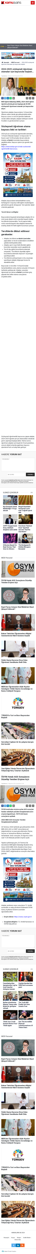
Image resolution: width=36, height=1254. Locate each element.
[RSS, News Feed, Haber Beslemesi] (22, 1245)
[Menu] (32, 2)
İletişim (19, 1237)
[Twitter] (5, 98)
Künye (13, 1237)
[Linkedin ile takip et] (18, 1245)
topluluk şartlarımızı (15, 480)
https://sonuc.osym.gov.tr (23, 917)
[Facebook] (2, 98)
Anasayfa (6, 62)
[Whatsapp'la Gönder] (10, 98)
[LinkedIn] (8, 98)
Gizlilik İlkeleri (27, 1237)
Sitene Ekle (18, 1239)
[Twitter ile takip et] (13, 1245)
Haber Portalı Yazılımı (10, 1251)
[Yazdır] (13, 98)
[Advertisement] (18, 24)
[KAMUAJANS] (11, 2)
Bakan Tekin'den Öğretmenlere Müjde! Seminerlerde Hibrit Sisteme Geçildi (18, 46)
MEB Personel (15, 62)
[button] (27, 98)
